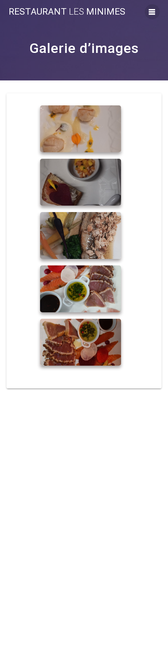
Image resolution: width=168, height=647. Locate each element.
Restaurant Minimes (67, 11)
